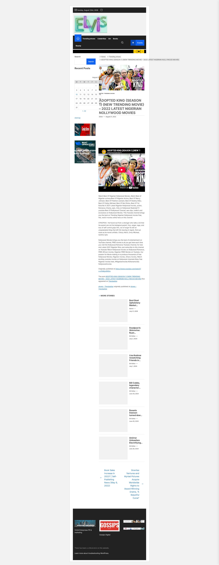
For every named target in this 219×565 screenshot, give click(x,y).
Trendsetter (112, 281)
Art (109, 39)
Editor (101, 117)
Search (78, 57)
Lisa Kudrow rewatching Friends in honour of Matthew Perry (135, 361)
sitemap (78, 118)
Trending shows (89, 39)
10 (77, 94)
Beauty (78, 46)
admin (131, 308)
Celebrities (102, 39)
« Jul (84, 111)
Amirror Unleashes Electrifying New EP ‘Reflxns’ (135, 443)
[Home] (78, 39)
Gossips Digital (104, 535)
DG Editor (132, 336)
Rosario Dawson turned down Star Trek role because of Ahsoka (136, 416)
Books (115, 39)
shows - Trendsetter (105, 286)
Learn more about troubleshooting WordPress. (92, 553)
